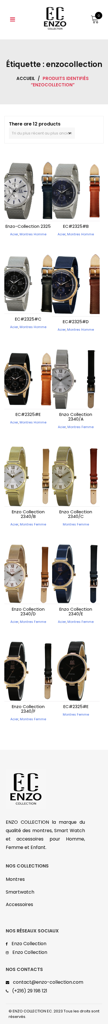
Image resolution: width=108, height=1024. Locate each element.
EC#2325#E (28, 414)
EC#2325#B (76, 226)
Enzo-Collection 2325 (28, 226)
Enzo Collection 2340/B (28, 514)
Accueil (25, 78)
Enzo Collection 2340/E (75, 611)
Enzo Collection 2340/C (75, 514)
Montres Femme (80, 427)
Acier (14, 234)
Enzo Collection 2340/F (28, 708)
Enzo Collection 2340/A (75, 416)
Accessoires (19, 904)
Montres (15, 879)
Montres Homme (33, 234)
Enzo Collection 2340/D (28, 611)
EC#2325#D (76, 322)
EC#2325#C (28, 319)
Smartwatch (20, 892)
